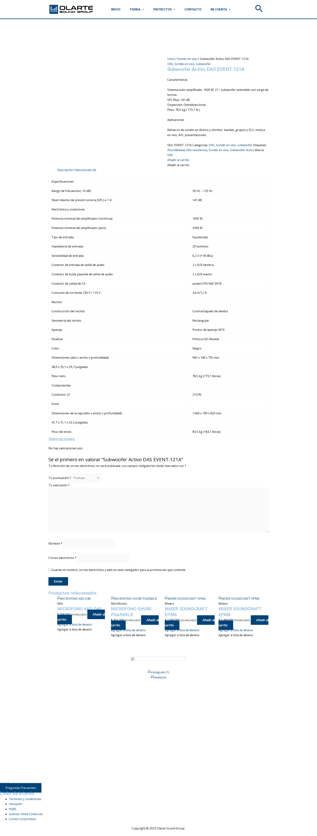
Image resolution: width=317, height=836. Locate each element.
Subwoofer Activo (242, 150)
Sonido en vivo (187, 59)
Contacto (193, 9)
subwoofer (203, 64)
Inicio (115, 9)
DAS (170, 64)
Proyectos (162, 9)
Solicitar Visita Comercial (25, 814)
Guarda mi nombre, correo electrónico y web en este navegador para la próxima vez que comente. (119, 570)
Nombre (55, 543)
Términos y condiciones (25, 799)
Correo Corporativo (22, 819)
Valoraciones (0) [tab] (85, 170)
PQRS (12, 809)
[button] (142, 9)
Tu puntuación (59, 478)
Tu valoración (59, 485)
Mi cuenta (219, 9)
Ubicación (15, 804)
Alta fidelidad (176, 150)
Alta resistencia (196, 150)
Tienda (135, 9)
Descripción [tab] (65, 170)
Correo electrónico (62, 558)
